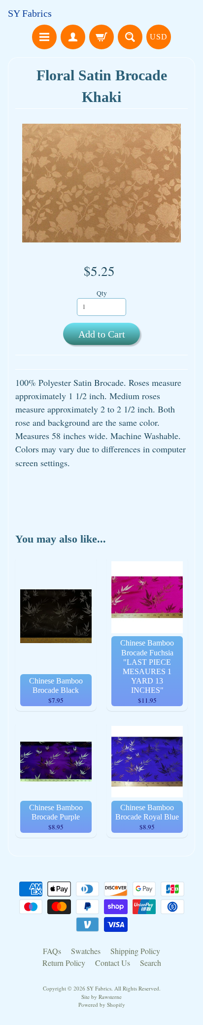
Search (150, 962)
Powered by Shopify (101, 1004)
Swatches (86, 951)
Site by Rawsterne (101, 996)
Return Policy (63, 962)
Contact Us (112, 962)
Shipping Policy (135, 951)
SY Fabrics (30, 13)
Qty (102, 293)
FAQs (52, 951)
